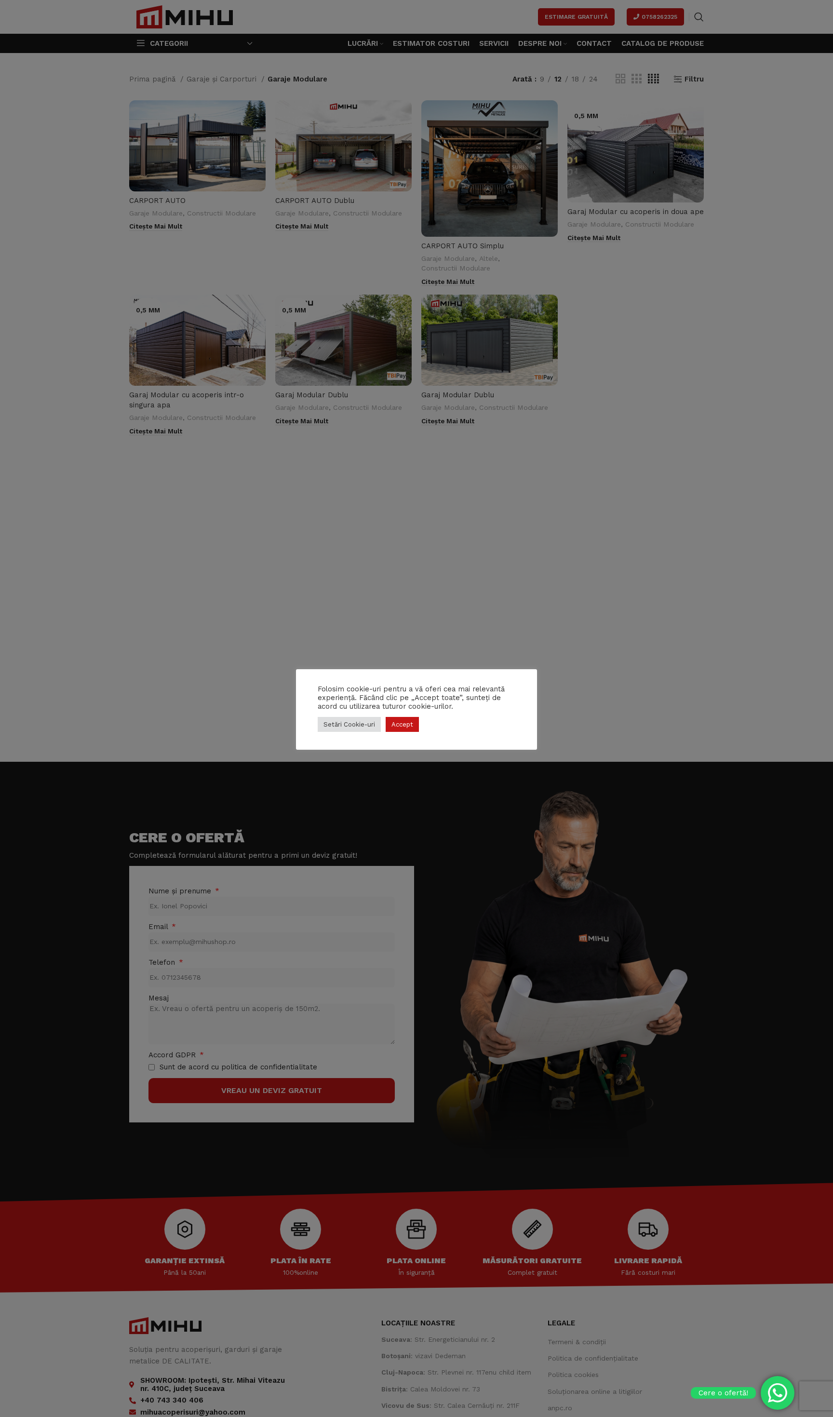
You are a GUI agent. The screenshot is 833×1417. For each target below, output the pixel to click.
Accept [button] (402, 724)
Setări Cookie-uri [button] (349, 724)
